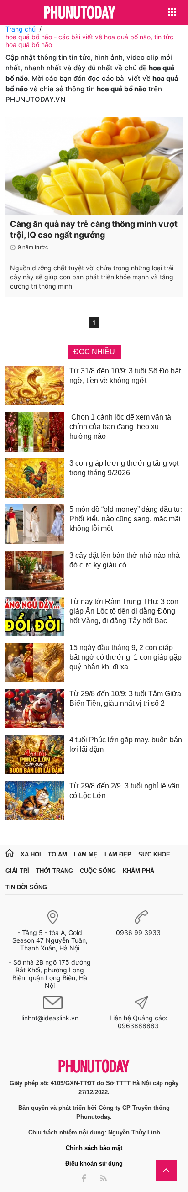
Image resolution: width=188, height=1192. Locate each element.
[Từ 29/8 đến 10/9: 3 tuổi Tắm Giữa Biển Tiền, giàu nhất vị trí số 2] (34, 708)
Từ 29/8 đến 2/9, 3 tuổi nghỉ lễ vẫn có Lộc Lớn (124, 790)
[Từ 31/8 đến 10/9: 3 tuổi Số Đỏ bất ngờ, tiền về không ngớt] (34, 385)
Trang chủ (20, 29)
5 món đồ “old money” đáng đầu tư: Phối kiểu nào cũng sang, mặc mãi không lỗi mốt (126, 518)
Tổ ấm (57, 854)
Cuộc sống (98, 870)
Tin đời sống (26, 887)
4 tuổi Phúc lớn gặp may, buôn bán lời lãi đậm (125, 744)
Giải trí (17, 870)
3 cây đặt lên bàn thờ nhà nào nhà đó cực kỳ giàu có (124, 560)
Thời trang (54, 870)
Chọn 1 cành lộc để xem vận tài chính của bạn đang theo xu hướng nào (121, 426)
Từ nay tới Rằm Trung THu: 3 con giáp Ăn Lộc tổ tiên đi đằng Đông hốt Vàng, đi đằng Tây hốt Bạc (123, 611)
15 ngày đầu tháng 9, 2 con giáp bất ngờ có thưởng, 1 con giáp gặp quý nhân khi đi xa (125, 657)
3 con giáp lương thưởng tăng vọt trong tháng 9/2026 (123, 468)
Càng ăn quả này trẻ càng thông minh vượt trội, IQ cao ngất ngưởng (94, 229)
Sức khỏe (154, 854)
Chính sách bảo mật (94, 1148)
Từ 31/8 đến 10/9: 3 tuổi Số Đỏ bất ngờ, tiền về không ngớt (125, 375)
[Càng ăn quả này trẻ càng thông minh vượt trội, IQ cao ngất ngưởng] (94, 166)
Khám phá (138, 870)
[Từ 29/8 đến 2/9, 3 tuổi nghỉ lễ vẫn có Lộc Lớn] (34, 800)
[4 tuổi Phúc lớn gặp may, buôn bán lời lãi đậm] (34, 754)
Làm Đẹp (117, 854)
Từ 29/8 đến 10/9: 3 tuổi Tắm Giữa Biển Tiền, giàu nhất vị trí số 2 (125, 698)
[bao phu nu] (79, 13)
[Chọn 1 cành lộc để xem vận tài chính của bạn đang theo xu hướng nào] (34, 432)
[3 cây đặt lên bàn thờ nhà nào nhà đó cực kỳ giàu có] (34, 570)
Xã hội (31, 854)
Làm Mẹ (86, 854)
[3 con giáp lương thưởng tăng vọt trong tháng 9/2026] (34, 478)
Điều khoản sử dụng (94, 1163)
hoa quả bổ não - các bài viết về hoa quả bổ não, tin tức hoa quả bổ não (89, 40)
